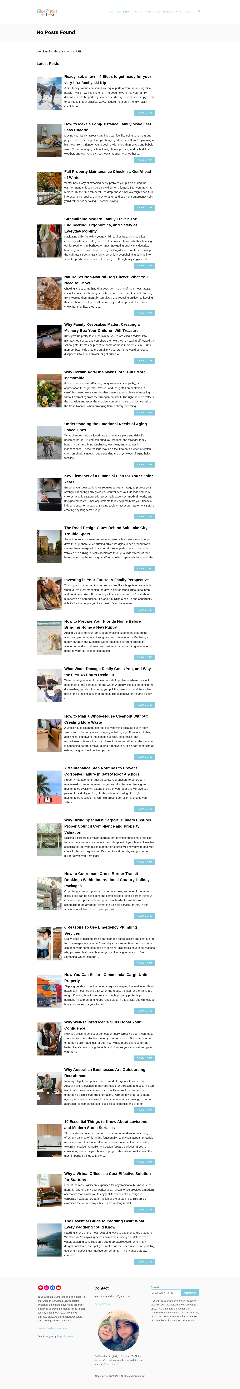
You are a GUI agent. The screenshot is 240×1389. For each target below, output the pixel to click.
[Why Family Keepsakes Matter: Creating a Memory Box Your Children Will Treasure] (49, 343)
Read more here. (113, 1364)
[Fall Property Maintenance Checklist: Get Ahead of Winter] (49, 190)
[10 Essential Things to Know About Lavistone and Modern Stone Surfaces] (49, 1142)
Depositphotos (65, 1336)
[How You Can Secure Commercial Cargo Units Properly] (49, 993)
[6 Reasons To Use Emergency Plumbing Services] (49, 945)
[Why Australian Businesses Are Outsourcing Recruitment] (49, 1090)
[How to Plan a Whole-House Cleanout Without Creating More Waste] (49, 737)
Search (155, 1287)
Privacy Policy (102, 1304)
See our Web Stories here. (53, 1328)
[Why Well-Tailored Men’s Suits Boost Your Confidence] (49, 1040)
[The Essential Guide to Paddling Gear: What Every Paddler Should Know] (49, 1241)
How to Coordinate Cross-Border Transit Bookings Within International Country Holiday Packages (107, 880)
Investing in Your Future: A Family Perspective (106, 580)
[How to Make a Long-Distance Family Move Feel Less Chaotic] (49, 142)
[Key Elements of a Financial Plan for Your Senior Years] (49, 496)
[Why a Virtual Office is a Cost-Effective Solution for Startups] (49, 1192)
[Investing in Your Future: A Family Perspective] (49, 595)
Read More (145, 113)
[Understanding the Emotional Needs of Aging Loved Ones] (49, 444)
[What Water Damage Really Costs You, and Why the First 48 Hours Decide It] (49, 687)
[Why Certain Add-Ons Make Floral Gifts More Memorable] (49, 392)
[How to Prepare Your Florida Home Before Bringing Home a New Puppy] (49, 639)
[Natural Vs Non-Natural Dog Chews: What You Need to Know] (49, 295)
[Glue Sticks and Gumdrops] (62, 12)
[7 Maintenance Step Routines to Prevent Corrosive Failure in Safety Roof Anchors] (49, 788)
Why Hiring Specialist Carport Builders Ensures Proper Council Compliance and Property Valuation (107, 826)
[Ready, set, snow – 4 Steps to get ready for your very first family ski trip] (49, 95)
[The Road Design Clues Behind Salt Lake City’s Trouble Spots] (49, 548)
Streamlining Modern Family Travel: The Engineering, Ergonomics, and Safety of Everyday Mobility (100, 225)
